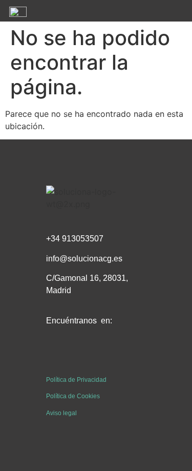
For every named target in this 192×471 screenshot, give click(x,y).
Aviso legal (61, 413)
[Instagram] (102, 354)
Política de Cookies (73, 396)
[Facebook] (56, 354)
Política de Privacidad (76, 379)
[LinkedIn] (79, 354)
